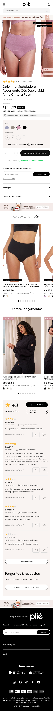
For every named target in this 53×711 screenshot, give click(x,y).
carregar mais (26, 561)
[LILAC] (45, 296)
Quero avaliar (36, 404)
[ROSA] (19, 127)
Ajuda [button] (5, 654)
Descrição (26, 187)
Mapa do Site (35, 706)
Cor (6, 123)
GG (24, 138)
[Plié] (26, 617)
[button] (4, 4)
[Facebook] (20, 682)
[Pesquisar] (47, 10)
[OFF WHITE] (11, 388)
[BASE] (7, 296)
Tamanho (9, 132)
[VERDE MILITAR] (7, 388)
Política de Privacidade (21, 706)
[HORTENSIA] (7, 127)
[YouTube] (39, 682)
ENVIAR (43, 632)
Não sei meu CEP (9, 179)
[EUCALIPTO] (13, 127)
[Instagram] (14, 682)
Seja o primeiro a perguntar (26, 587)
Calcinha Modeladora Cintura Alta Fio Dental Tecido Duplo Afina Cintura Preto (21, 285)
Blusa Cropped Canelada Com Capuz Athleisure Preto (20, 378)
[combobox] (26, 10)
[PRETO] (4, 296)
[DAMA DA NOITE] (24, 127)
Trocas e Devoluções (26, 196)
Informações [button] (9, 644)
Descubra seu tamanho (17, 144)
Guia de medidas (37, 144)
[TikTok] (26, 682)
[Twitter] (33, 682)
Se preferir (26, 161)
